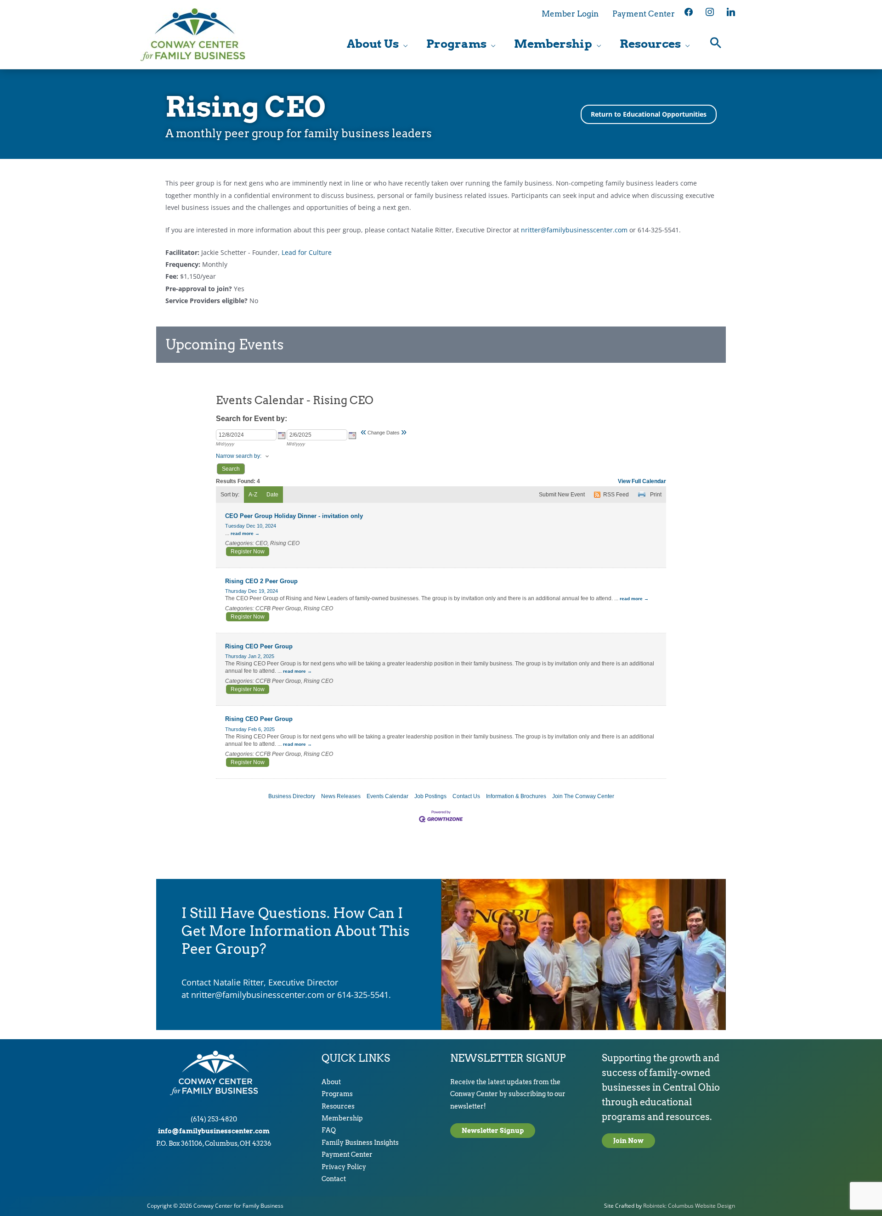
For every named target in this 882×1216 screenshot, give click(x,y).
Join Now (628, 1140)
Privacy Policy (344, 1167)
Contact (334, 1178)
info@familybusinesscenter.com (214, 1131)
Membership (342, 1118)
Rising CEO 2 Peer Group (261, 581)
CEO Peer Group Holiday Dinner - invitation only (294, 515)
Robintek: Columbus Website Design (689, 1206)
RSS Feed (616, 494)
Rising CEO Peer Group (259, 646)
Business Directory (291, 796)
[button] (716, 44)
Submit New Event (562, 494)
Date (272, 494)
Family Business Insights (360, 1142)
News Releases (341, 796)
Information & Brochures (516, 796)
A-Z (253, 494)
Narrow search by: (238, 456)
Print (656, 494)
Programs (337, 1094)
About (331, 1082)
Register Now (248, 551)
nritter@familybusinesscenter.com (574, 229)
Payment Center (347, 1154)
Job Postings (430, 796)
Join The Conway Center (583, 796)
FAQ (329, 1130)
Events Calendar (387, 796)
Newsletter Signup (493, 1130)
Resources (338, 1106)
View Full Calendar (642, 481)
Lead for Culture (307, 252)
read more (242, 533)
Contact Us (466, 796)
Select (281, 435)
